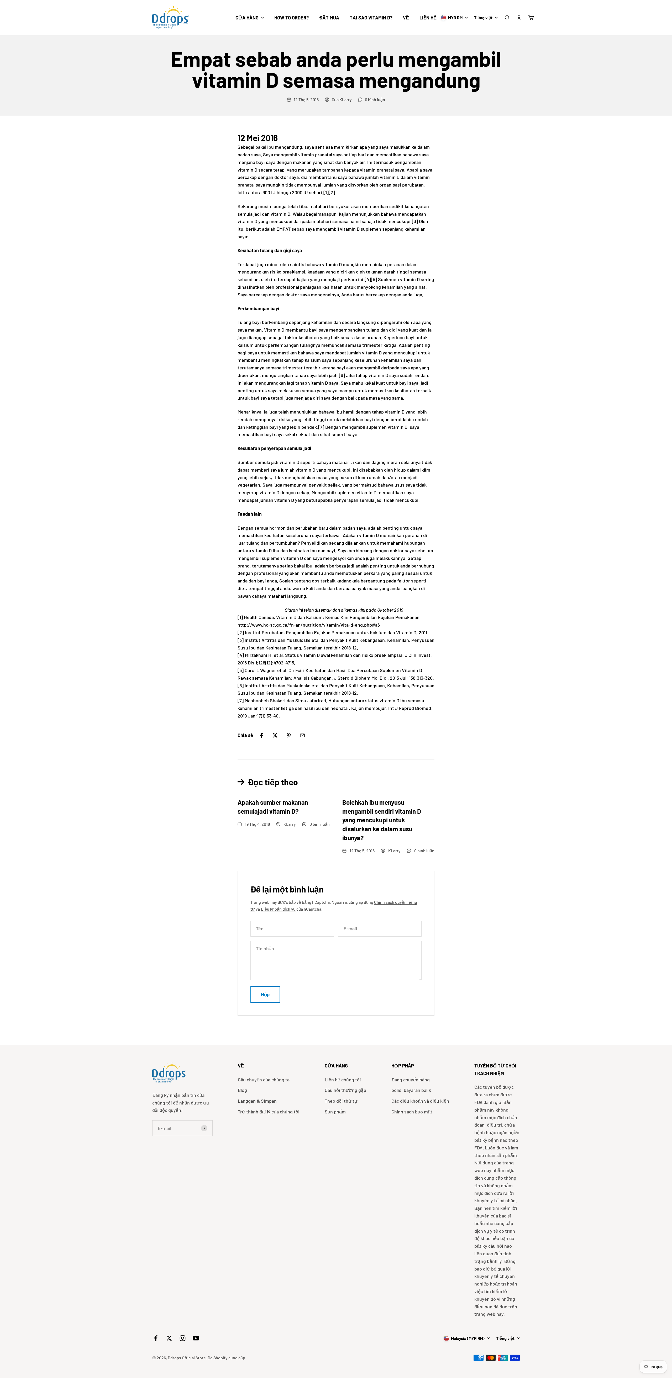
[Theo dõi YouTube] (196, 1338)
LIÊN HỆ (428, 17)
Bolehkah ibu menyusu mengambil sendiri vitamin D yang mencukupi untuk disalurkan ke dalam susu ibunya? (381, 819)
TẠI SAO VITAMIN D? (371, 17)
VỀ (406, 17)
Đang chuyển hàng (410, 1079)
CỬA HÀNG (247, 17)
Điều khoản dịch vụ (278, 908)
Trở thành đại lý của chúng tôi (269, 1111)
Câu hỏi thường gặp (345, 1090)
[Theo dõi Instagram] (182, 1338)
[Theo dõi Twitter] (169, 1338)
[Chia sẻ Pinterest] (289, 735)
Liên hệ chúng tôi (343, 1079)
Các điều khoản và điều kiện (420, 1101)
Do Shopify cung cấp (226, 1357)
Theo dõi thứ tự (341, 1101)
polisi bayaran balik (411, 1090)
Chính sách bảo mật (411, 1111)
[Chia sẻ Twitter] (275, 735)
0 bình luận (375, 99)
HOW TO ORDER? (291, 17)
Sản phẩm (335, 1111)
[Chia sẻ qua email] (302, 735)
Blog (242, 1090)
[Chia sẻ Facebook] (261, 735)
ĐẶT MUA (329, 17)
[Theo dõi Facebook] (155, 1338)
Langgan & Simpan (257, 1101)
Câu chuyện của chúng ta (264, 1079)
